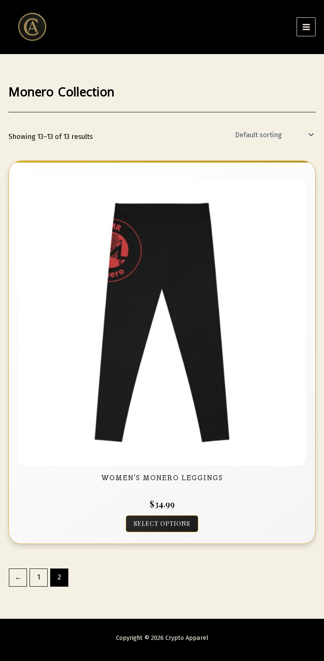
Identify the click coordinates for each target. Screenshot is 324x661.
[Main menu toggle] (306, 26)
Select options (162, 524)
